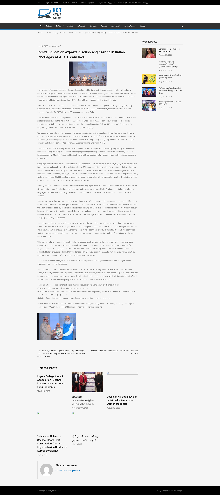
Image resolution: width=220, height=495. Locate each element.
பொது (145, 2)
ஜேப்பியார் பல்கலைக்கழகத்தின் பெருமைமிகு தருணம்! (83, 400)
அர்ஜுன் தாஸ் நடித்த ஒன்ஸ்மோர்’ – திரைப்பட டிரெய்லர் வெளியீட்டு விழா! (168, 64)
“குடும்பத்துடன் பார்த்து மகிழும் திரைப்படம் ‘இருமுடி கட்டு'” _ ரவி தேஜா (170, 90)
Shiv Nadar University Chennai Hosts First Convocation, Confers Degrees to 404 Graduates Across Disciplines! (52, 443)
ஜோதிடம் (111, 2)
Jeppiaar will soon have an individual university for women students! (122, 400)
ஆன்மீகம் (102, 2)
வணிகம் (82, 2)
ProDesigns (178, 490)
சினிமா (74, 2)
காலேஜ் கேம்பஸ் (135, 2)
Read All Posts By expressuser (67, 470)
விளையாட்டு (122, 2)
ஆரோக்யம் (92, 2)
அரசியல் (66, 2)
